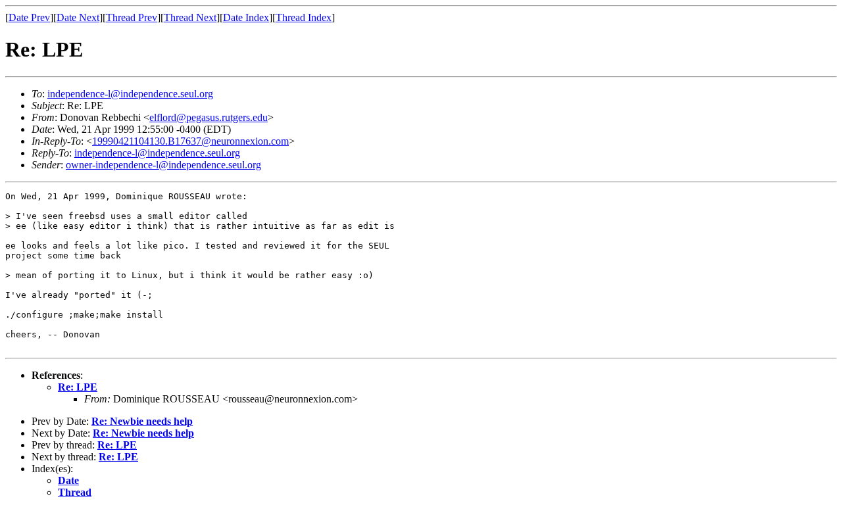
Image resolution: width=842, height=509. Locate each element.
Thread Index (304, 17)
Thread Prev (131, 17)
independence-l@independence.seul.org (130, 93)
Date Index (246, 17)
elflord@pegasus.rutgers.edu (208, 117)
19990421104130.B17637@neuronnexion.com (190, 141)
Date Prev (29, 17)
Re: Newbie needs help (142, 421)
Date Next (78, 17)
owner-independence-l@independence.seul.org (163, 164)
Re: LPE (77, 387)
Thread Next (190, 17)
